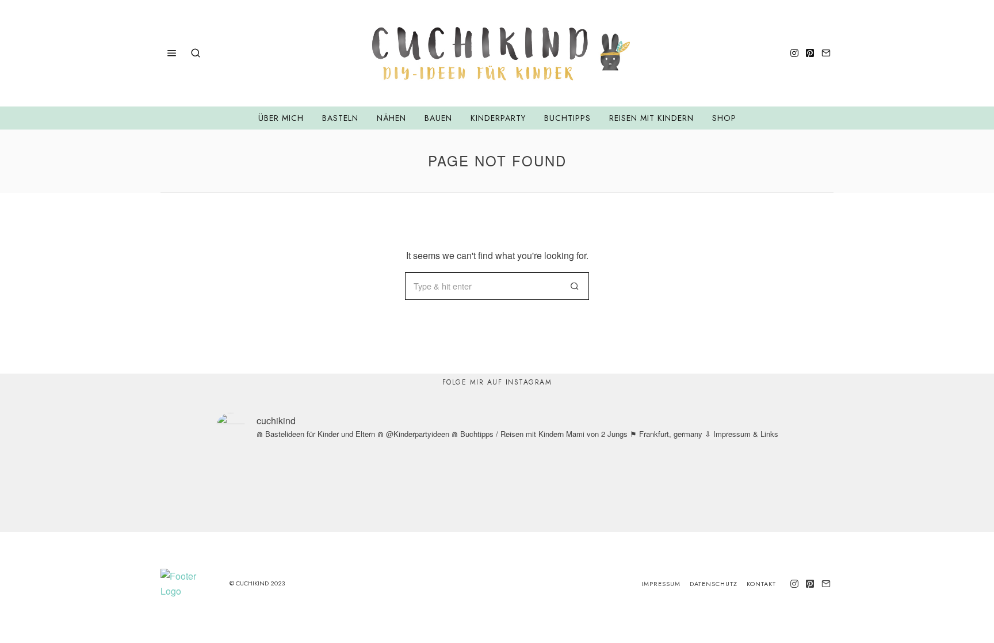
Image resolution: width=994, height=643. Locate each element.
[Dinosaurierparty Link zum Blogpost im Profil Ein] (186, 490)
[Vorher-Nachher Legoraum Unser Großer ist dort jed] (684, 490)
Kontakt (761, 583)
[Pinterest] (810, 53)
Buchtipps (567, 118)
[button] (575, 286)
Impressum (660, 583)
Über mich (281, 118)
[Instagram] (794, 53)
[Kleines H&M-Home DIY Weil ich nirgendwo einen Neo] (559, 490)
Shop (724, 118)
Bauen (438, 118)
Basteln (340, 118)
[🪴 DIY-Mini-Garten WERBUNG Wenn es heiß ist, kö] (435, 490)
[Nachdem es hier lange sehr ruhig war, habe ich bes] (808, 490)
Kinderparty (498, 118)
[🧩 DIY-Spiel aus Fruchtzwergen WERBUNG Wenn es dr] (310, 490)
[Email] (826, 53)
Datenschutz (713, 583)
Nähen (391, 118)
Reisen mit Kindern (651, 118)
